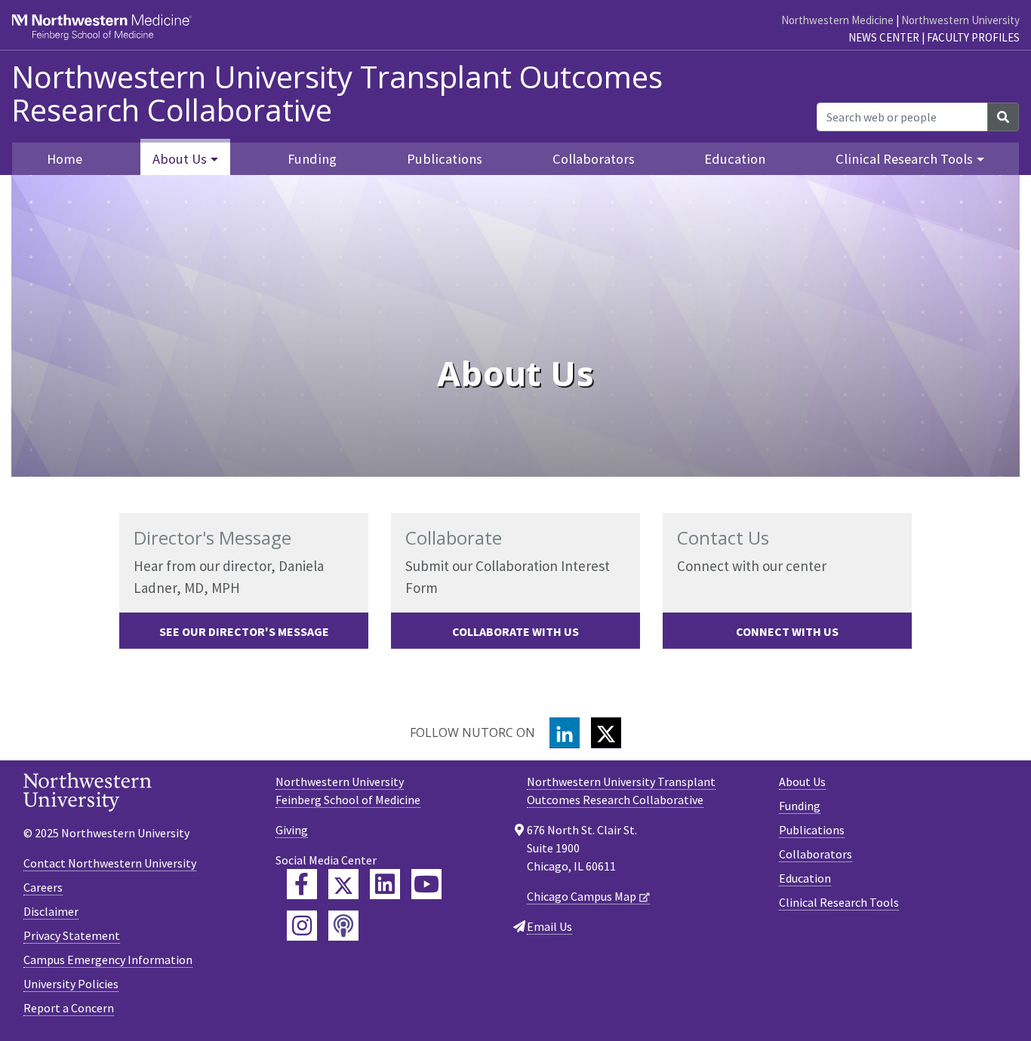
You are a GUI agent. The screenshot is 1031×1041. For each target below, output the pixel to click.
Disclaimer (50, 911)
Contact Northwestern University (109, 863)
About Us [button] (179, 158)
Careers (43, 887)
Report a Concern (68, 1007)
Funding (312, 158)
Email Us (549, 926)
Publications (444, 158)
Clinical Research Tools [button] (904, 158)
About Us (802, 781)
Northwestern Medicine (837, 20)
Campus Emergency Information (107, 959)
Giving (291, 829)
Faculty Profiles (973, 37)
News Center (883, 37)
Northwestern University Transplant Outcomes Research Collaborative (337, 93)
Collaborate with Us (515, 631)
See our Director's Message (244, 631)
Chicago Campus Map (581, 896)
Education (734, 158)
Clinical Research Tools (839, 902)
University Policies (70, 983)
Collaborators (593, 158)
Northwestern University (960, 20)
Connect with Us (787, 631)
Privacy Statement (71, 935)
